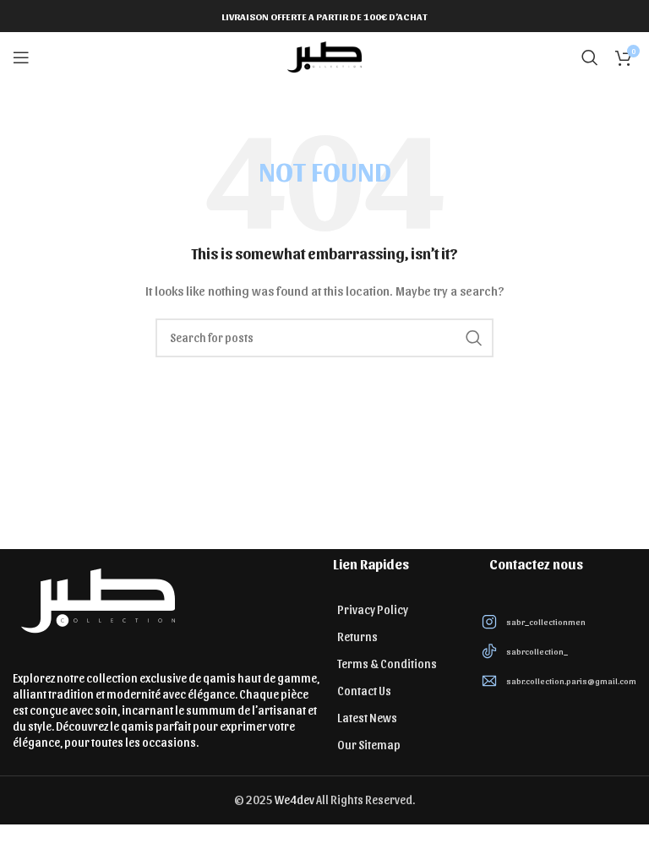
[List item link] (559, 621)
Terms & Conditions (387, 663)
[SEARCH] (474, 337)
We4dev (294, 799)
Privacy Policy (372, 609)
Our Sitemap (369, 744)
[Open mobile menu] (21, 57)
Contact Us (364, 690)
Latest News (367, 717)
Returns (357, 636)
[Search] (590, 57)
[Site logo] (324, 56)
